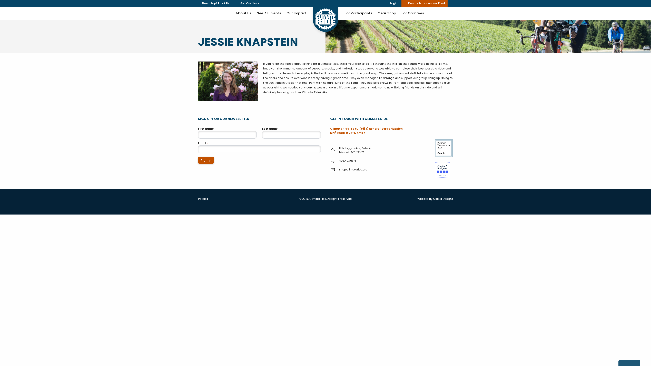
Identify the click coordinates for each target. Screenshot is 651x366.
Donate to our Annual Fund (426, 3)
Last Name (270, 129)
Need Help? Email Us (216, 3)
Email (203, 143)
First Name (206, 129)
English (62, 363)
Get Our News (249, 3)
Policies (203, 199)
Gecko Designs (443, 199)
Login (393, 3)
